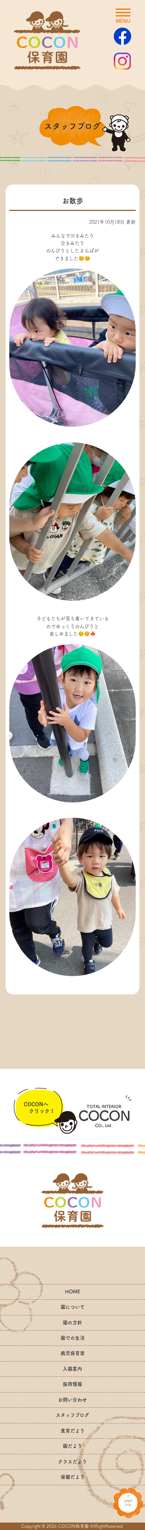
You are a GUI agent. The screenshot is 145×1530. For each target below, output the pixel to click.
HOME (72, 1291)
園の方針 (72, 1322)
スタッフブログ (72, 1415)
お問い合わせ (72, 1399)
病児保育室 (73, 1353)
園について (73, 1307)
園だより (72, 1446)
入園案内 (72, 1368)
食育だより (73, 1430)
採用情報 (72, 1384)
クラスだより (72, 1461)
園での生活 (73, 1337)
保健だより (73, 1476)
